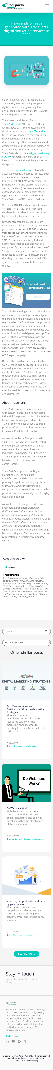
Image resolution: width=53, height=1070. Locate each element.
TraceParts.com (11, 124)
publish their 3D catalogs (33, 131)
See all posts (26, 953)
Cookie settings (32, 1060)
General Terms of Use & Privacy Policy (23, 1058)
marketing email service (20, 170)
